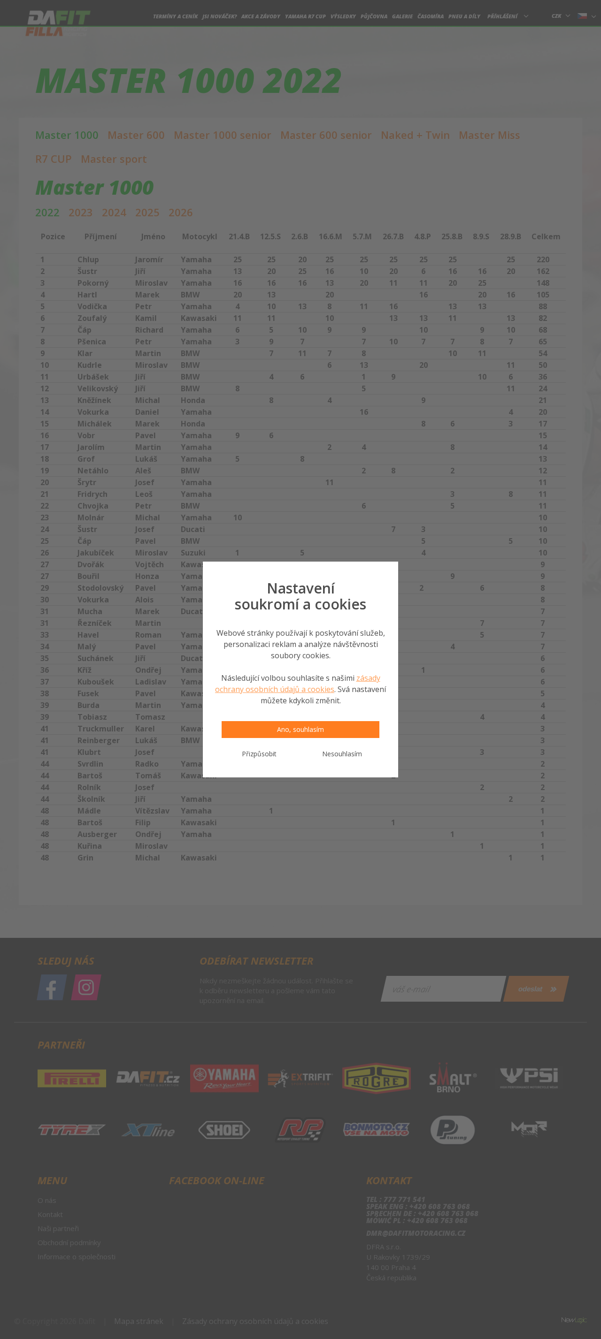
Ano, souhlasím (300, 729)
